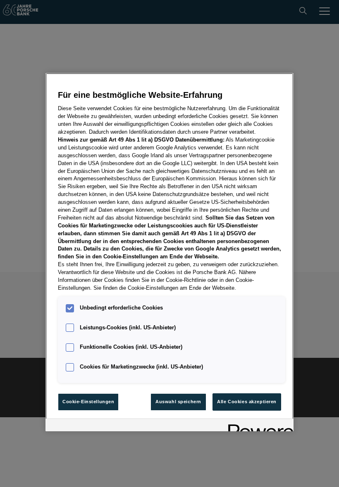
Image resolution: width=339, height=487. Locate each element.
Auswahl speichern (178, 401)
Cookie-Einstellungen (88, 401)
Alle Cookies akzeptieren (247, 401)
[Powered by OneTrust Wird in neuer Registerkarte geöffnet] (258, 426)
